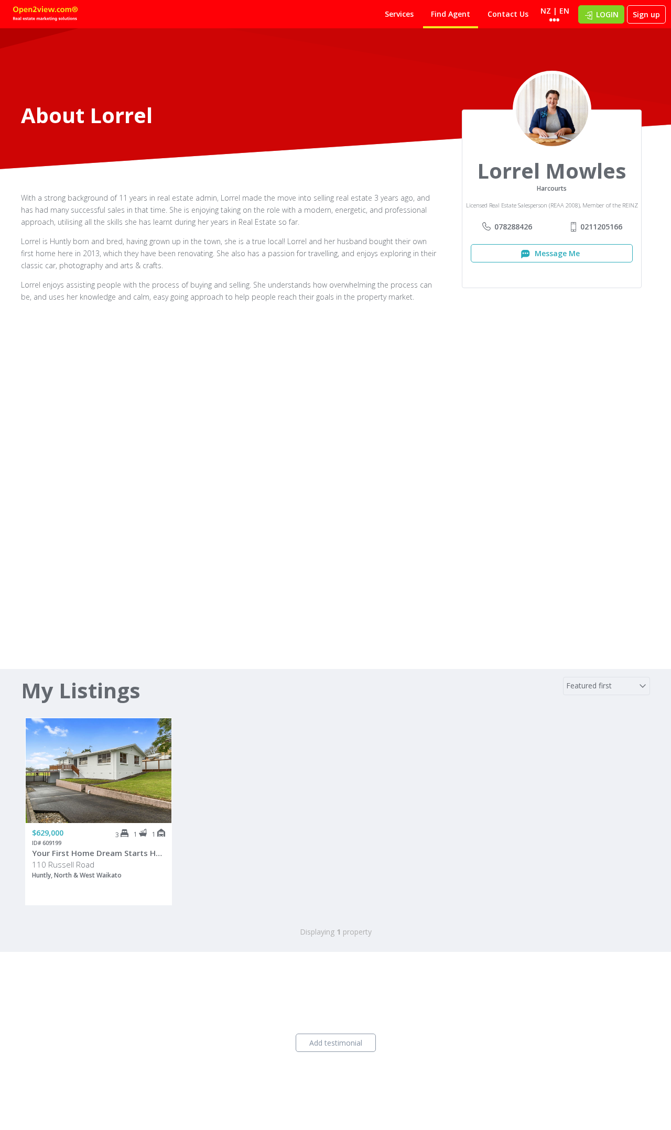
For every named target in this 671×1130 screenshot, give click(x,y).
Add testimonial (335, 1043)
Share (156, 760)
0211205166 (601, 227)
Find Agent (450, 14)
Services (399, 14)
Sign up (646, 14)
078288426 (513, 227)
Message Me (556, 253)
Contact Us (508, 14)
